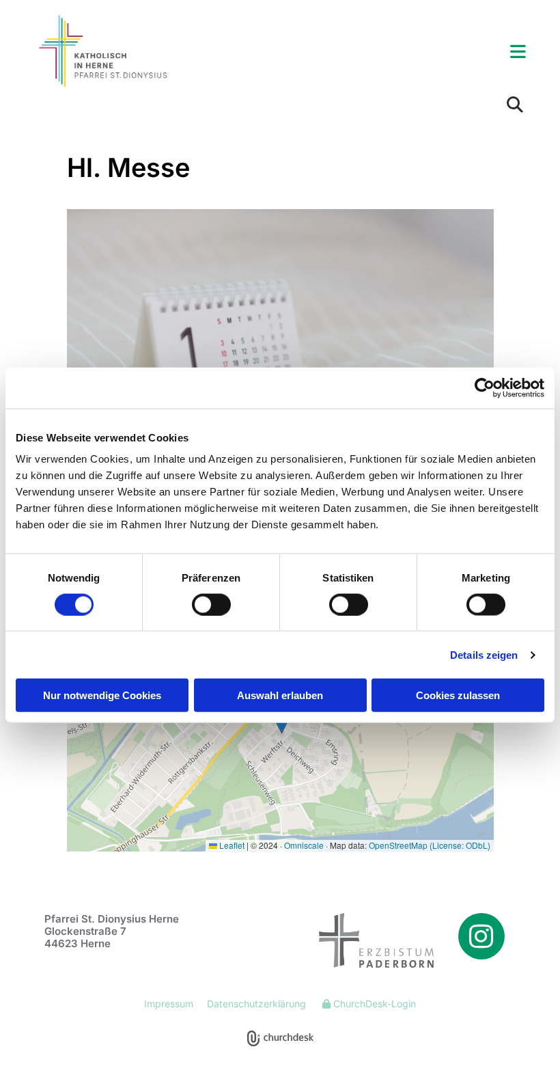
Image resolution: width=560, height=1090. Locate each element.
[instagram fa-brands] (481, 936)
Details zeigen (484, 654)
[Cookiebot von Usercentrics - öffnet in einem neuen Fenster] (484, 387)
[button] (365, 52)
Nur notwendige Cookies (102, 695)
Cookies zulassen (458, 695)
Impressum (168, 1003)
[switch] (211, 604)
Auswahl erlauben (280, 695)
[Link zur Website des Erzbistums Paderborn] (362, 940)
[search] (515, 104)
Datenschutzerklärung (256, 1003)
